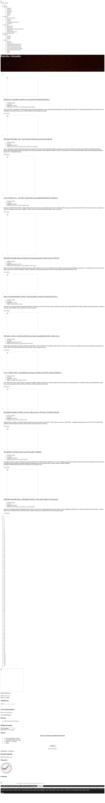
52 (4, 587)
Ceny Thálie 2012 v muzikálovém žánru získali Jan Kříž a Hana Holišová (32, 373)
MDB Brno (9, 27)
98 (4, 651)
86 (4, 634)
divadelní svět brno (14, 459)
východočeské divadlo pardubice (27, 107)
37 (4, 567)
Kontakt (9, 20)
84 (4, 632)
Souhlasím (40, 786)
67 (4, 608)
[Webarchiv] (6, 773)
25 (4, 550)
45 (4, 578)
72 (4, 615)
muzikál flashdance (25, 265)
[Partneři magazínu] (6, 757)
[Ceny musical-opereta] (6, 712)
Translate (12, 729)
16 (4, 538)
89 (4, 639)
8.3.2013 (9, 504)
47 (4, 580)
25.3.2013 (9, 340)
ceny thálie (12, 380)
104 (5, 659)
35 (4, 564)
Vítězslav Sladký (11, 102)
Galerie (5, 40)
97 (4, 650)
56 (4, 593)
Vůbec (7, 743)
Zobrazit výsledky (52, 748)
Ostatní (8, 38)
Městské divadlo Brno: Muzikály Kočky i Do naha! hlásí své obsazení (31, 499)
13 (4, 533)
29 (4, 556)
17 (4, 539)
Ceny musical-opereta (9, 33)
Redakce (6, 16)
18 (4, 540)
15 (4, 536)
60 (4, 598)
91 (4, 641)
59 (4, 597)
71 (4, 614)
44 (4, 576)
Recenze (9, 12)
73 (4, 616)
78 (4, 623)
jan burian (22, 146)
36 (4, 565)
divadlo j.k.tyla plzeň (15, 146)
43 (4, 575)
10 (4, 529)
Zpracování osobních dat (13, 22)
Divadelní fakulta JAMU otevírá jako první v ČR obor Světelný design (31, 412)
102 (5, 656)
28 (4, 554)
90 (4, 640)
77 (4, 622)
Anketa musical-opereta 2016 (14, 44)
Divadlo (12, 304)
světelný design (23, 419)
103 (5, 658)
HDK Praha (10, 30)
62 (4, 601)
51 (4, 586)
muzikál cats (24, 506)
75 (4, 619)
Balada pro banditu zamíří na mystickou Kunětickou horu (27, 99)
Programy (6, 24)
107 (5, 663)
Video (8, 51)
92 (4, 643)
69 (4, 611)
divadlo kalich (13, 205)
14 (4, 535)
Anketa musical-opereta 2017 (14, 45)
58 (4, 596)
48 (4, 582)
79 (4, 625)
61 (4, 600)
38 (4, 568)
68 (4, 609)
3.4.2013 (9, 262)
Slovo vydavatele (11, 18)
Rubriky (6, 6)
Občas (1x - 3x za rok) (11, 741)
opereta (20, 304)
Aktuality (9, 8)
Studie (8, 15)
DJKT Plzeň (10, 26)
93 (4, 644)
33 (4, 561)
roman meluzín (34, 146)
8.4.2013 (9, 143)
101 (5, 655)
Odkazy (6, 34)
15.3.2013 (9, 456)
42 (4, 574)
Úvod (5, 5)
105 (5, 661)
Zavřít (2, 792)
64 (4, 604)
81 (4, 627)
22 (4, 546)
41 (4, 572)
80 (4, 626)
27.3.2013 (9, 301)
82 (4, 629)
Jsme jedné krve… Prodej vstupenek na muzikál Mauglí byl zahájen (30, 198)
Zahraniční (9, 11)
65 (4, 605)
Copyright (9, 23)
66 (4, 607)
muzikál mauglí (25, 205)
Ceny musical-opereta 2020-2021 (15, 48)
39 (4, 569)
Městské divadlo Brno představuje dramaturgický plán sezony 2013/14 (31, 258)
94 (4, 645)
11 (4, 531)
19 (4, 542)
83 (4, 630)
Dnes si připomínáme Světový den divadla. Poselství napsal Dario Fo (30, 296)
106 (5, 662)
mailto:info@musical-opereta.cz (11, 721)
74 (4, 618)
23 (4, 547)
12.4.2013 (9, 104)
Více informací (33, 786)
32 (4, 560)
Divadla (9, 35)
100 (5, 654)
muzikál (28, 146)
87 (4, 636)
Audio (8, 52)
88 (4, 637)
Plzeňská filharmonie (12, 31)
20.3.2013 (9, 417)
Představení (9, 42)
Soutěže (9, 13)
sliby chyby (33, 265)
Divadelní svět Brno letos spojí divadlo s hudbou (22, 452)
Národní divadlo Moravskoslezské (15, 29)
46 (4, 579)
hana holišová (19, 380)
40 (4, 571)
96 (4, 648)
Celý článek (6, 113)
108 (5, 665)
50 (4, 585)
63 (4, 603)
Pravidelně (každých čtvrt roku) (13, 740)
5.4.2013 (9, 202)
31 (4, 558)
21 (4, 545)
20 (4, 543)
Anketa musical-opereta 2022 (14, 49)
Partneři (9, 37)
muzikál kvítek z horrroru (27, 343)
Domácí (9, 9)
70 (4, 612)
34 (4, 562)
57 (4, 594)
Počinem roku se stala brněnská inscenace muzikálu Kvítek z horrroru (31, 336)
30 (4, 557)
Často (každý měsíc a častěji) (13, 738)
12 (4, 532)
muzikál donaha (31, 506)
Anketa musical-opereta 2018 (14, 47)
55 (4, 592)
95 (4, 647)
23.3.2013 (9, 377)
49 (4, 583)
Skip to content (4, 2)
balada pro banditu (14, 107)
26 (4, 551)
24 (4, 549)
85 (4, 633)
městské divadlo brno (15, 265)
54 (4, 590)
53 (4, 589)
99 (4, 652)
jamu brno (12, 419)
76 (4, 621)
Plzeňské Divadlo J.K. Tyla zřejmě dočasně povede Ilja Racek (28, 139)
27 (4, 553)
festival (21, 459)
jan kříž (19, 205)
